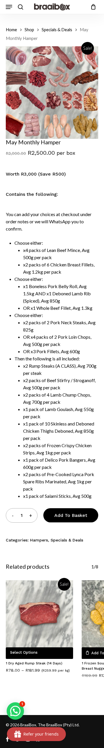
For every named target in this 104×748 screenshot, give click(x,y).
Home (11, 29)
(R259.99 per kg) (55, 670)
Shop (29, 29)
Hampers (39, 540)
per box (66, 153)
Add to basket (70, 515)
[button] (15, 711)
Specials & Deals (57, 29)
